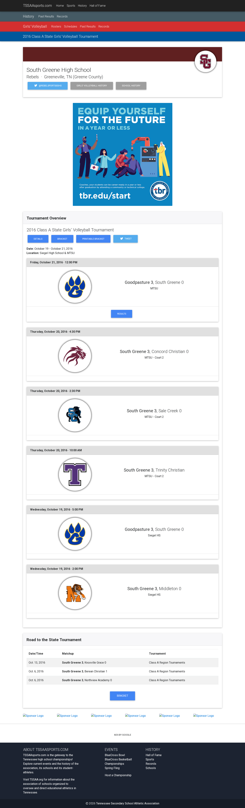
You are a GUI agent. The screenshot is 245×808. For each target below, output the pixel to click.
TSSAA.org (36, 779)
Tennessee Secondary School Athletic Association (127, 803)
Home (60, 5)
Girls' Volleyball (35, 26)
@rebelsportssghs (50, 85)
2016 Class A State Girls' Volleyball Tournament (60, 36)
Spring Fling (112, 768)
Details (38, 238)
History (82, 5)
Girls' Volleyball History (92, 85)
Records (62, 16)
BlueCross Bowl (115, 755)
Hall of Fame (98, 5)
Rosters (56, 26)
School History (131, 85)
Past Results (46, 16)
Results (121, 313)
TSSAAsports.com (37, 5)
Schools (151, 768)
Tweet (128, 238)
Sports (71, 5)
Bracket (62, 238)
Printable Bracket (93, 238)
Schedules (70, 26)
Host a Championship (118, 775)
